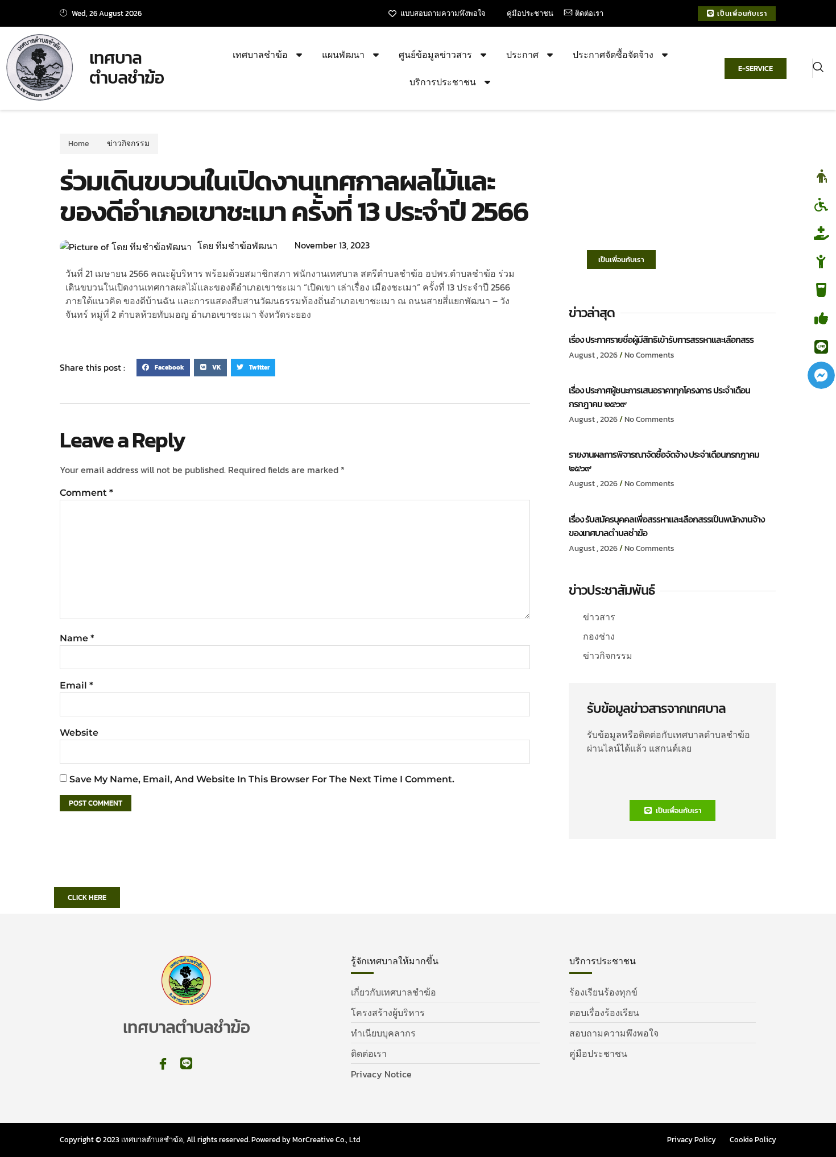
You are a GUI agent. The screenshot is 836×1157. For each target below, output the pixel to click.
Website (79, 732)
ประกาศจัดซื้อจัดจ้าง (613, 54)
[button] (818, 68)
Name (77, 638)
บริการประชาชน (442, 82)
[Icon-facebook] (163, 1063)
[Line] (186, 1063)
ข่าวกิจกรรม (128, 144)
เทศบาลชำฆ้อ (260, 54)
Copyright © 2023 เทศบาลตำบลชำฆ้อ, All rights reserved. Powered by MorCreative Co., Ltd (210, 1139)
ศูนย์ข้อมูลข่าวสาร (435, 54)
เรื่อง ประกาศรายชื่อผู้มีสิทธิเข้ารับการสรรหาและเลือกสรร (661, 339)
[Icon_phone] (210, 1063)
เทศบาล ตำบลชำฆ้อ (126, 67)
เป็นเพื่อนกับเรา (621, 259)
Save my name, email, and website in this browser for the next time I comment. (261, 779)
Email (76, 685)
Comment (86, 492)
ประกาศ (522, 54)
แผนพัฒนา (343, 54)
